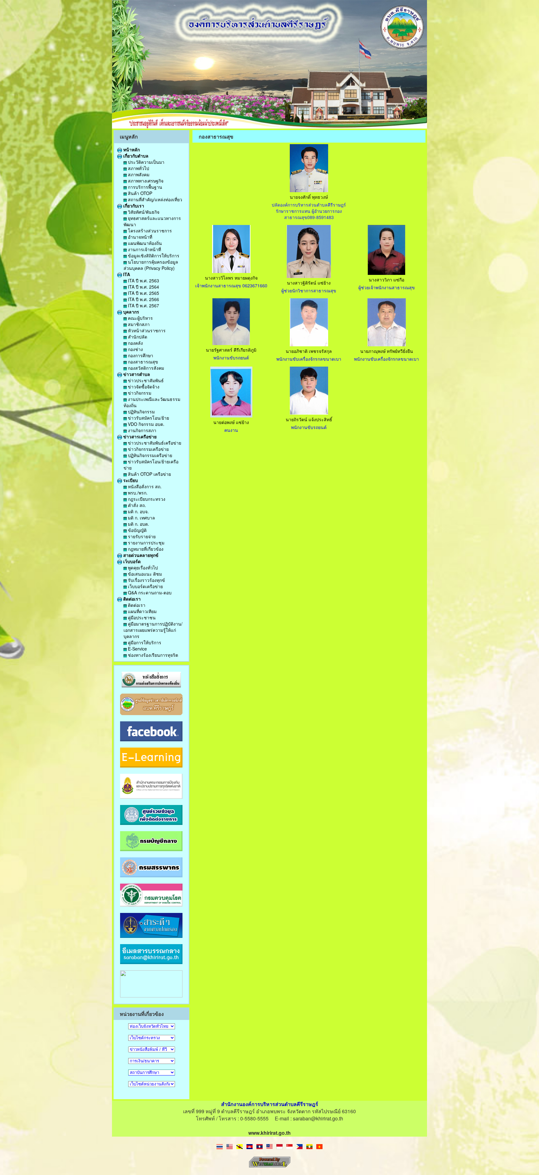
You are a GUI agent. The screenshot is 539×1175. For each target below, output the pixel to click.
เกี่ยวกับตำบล (135, 156)
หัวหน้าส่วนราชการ (146, 330)
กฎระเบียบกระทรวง (146, 499)
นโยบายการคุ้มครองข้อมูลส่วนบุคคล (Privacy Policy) (151, 265)
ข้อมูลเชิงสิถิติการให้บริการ (153, 255)
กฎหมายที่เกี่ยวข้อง (145, 549)
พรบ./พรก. (137, 493)
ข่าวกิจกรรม (139, 393)
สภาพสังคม (138, 174)
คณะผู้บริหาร (140, 318)
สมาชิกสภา (138, 324)
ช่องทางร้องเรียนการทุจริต (152, 655)
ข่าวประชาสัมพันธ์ (145, 380)
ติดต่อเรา (131, 599)
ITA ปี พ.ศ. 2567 (143, 305)
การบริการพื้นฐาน (144, 187)
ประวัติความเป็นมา (145, 162)
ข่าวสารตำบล (136, 374)
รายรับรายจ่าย (141, 536)
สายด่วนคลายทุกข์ (140, 555)
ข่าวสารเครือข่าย (139, 436)
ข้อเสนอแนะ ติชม (144, 574)
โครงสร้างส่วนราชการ (149, 230)
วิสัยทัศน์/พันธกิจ (143, 212)
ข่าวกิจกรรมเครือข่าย (148, 449)
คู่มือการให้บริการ (144, 642)
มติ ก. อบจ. (138, 511)
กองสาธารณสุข (142, 361)
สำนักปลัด (137, 337)
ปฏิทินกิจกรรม (141, 411)
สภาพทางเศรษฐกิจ (145, 181)
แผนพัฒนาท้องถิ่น (144, 243)
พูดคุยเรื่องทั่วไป (142, 567)
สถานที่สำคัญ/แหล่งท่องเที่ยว (154, 199)
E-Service (137, 649)
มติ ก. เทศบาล (141, 517)
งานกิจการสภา (141, 430)
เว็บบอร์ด (131, 561)
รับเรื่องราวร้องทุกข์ (146, 580)
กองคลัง (135, 343)
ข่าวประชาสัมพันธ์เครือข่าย (154, 443)
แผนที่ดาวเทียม (142, 611)
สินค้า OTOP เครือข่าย (149, 474)
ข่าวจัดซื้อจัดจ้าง (143, 386)
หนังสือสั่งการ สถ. (144, 486)
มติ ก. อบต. (138, 524)
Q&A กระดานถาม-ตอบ (149, 592)
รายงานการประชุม (145, 542)
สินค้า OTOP (139, 193)
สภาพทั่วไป (138, 168)
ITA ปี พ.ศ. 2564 (143, 287)
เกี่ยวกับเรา (133, 205)
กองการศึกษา (140, 355)
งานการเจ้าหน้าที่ (144, 249)
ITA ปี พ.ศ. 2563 (143, 280)
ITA (126, 274)
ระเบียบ (130, 480)
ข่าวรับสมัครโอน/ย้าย (148, 418)
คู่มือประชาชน (141, 617)
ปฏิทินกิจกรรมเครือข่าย (149, 455)
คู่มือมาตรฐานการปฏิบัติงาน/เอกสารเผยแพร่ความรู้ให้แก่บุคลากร (153, 630)
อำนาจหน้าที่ (139, 237)
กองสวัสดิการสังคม (145, 368)
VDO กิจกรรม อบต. (145, 424)
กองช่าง (135, 349)
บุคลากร (130, 312)
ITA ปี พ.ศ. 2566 (143, 299)
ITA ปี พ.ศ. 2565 (143, 293)
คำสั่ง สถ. (136, 505)
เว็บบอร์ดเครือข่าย (145, 586)
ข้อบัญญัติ (137, 530)
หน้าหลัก (131, 149)
